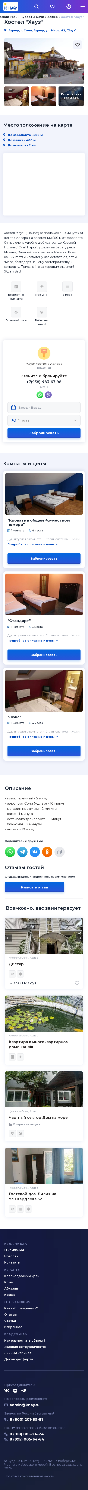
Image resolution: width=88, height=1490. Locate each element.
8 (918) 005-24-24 (27, 1434)
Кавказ (9, 1295)
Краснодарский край (22, 1276)
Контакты (12, 1262)
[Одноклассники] (47, 852)
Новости (11, 1256)
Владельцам (16, 1334)
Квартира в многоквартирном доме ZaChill (39, 1044)
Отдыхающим (17, 1302)
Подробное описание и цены (30, 544)
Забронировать (44, 433)
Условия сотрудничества (25, 1347)
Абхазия (11, 1288)
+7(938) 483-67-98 (44, 382)
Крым (8, 1282)
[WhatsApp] (10, 852)
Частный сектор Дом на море (38, 1117)
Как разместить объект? (24, 1340)
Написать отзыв (34, 887)
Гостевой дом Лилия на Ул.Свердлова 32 (32, 1196)
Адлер (52, 16)
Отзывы (10, 1314)
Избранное (13, 1327)
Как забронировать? (21, 1308)
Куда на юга (15, 1243)
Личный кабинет (18, 1353)
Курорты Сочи (32, 16)
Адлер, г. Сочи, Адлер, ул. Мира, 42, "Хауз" (42, 30)
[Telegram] (22, 852)
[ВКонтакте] (35, 852)
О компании (14, 1250)
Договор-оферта (18, 1359)
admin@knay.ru (25, 1405)
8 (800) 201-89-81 (26, 1419)
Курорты (12, 1269)
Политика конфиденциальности (29, 1476)
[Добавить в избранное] (77, 44)
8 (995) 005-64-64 (27, 1439)
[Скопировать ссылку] (59, 852)
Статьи (10, 1321)
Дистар (16, 964)
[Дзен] (15, 1391)
